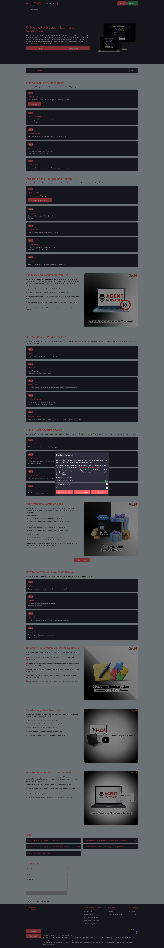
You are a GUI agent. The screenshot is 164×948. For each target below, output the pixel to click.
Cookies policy (82, 467)
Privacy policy (94, 467)
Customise (99, 492)
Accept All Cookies (64, 492)
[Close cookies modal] (107, 454)
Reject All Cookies (82, 492)
